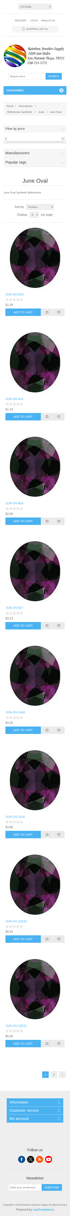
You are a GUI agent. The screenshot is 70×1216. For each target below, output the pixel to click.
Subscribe (51, 1187)
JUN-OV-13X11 (16, 1026)
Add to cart (23, 312)
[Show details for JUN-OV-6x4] (35, 362)
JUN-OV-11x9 (15, 817)
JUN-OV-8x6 (14, 503)
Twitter (30, 1159)
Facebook (21, 1159)
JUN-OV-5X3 (14, 294)
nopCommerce (43, 1209)
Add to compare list (47, 312)
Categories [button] (14, 90)
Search (53, 76)
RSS (39, 1159)
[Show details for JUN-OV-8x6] (35, 466)
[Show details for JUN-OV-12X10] (35, 884)
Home (9, 106)
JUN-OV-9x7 (14, 608)
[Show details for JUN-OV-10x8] (35, 675)
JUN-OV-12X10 (16, 921)
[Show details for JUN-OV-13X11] (35, 989)
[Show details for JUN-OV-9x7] (35, 571)
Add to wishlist (59, 312)
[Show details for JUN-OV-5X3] (35, 257)
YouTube (48, 1159)
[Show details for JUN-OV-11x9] (35, 780)
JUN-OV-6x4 (14, 399)
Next (62, 1074)
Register (20, 20)
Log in (34, 20)
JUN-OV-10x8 (15, 712)
